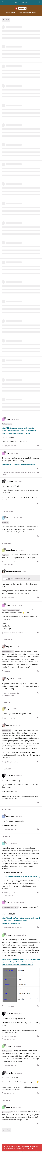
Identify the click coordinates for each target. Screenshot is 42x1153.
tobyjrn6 (7, 730)
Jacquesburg (8, 652)
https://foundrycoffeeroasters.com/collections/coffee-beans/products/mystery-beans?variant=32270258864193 (21, 920)
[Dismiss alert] (32, 1149)
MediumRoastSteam (11, 610)
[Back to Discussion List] (2, 2)
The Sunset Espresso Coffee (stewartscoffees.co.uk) (21, 877)
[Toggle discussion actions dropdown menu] (40, 2)
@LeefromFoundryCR (10, 907)
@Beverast (6, 1112)
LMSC (6, 523)
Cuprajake (8, 424)
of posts (20, 2)
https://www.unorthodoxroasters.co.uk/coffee (19, 465)
